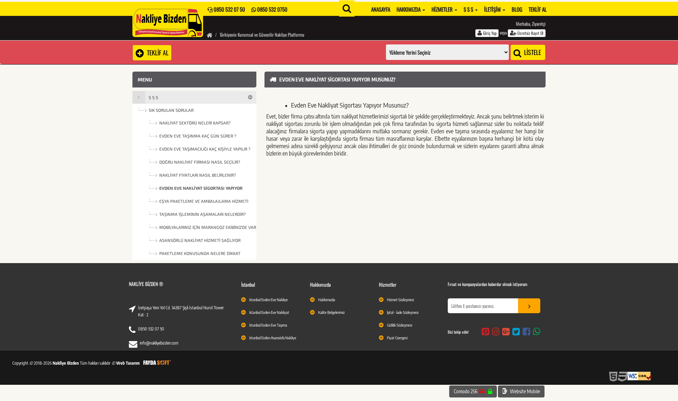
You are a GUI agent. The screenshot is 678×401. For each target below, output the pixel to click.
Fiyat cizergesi (397, 337)
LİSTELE (531, 52)
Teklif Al (538, 9)
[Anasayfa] (209, 34)
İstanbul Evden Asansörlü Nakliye (272, 337)
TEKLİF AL (156, 52)
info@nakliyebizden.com (159, 343)
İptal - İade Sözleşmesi (402, 312)
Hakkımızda (409, 9)
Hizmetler (443, 9)
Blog (517, 9)
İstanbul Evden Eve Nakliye (268, 299)
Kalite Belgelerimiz (331, 312)
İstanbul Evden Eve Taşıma (268, 325)
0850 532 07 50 (151, 329)
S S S (469, 9)
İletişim (493, 9)
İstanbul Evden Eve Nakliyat (269, 312)
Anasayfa (380, 9)
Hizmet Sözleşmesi (400, 299)
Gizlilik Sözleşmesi (399, 325)
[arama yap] (347, 8)
